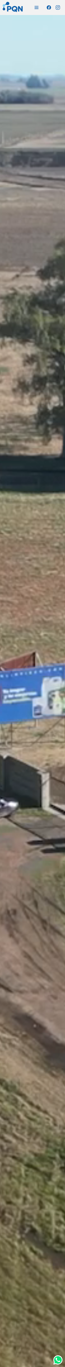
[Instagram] (57, 7)
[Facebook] (48, 7)
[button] (36, 7)
